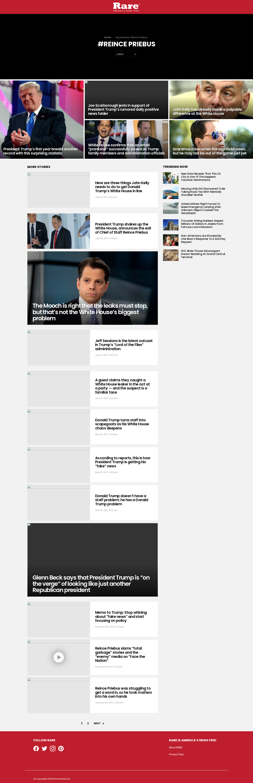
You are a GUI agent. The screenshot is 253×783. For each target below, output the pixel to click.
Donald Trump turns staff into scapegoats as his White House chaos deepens (122, 424)
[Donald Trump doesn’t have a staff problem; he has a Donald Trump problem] (58, 502)
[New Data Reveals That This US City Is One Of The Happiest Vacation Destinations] (170, 178)
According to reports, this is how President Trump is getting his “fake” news (122, 462)
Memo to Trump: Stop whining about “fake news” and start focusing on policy (121, 616)
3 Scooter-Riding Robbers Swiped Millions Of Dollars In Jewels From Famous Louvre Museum (202, 224)
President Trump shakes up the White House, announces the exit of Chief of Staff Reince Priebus (123, 228)
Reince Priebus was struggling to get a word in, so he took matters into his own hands (123, 692)
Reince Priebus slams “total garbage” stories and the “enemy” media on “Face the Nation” (120, 654)
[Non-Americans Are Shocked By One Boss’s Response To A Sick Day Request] (170, 240)
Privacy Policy (176, 754)
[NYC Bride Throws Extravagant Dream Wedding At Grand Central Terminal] (170, 255)
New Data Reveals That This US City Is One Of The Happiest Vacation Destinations (200, 177)
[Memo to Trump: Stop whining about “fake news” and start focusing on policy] (58, 619)
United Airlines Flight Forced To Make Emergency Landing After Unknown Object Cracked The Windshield (201, 208)
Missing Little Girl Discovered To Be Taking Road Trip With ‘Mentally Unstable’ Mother (203, 192)
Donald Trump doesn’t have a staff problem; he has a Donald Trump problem (121, 499)
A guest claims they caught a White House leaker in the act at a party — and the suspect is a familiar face (122, 386)
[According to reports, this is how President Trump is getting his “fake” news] (58, 465)
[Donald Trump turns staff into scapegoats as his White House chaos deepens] (58, 427)
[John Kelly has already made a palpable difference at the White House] (211, 100)
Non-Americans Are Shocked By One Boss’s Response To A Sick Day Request (203, 239)
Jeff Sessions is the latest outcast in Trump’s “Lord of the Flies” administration (124, 344)
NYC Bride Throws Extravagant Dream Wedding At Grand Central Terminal (203, 254)
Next (97, 723)
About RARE (175, 747)
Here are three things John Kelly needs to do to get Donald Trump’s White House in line (122, 186)
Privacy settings (177, 761)
